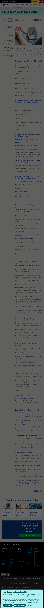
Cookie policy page (33, 596)
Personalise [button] (31, 605)
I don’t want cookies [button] (19, 605)
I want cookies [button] (7, 605)
